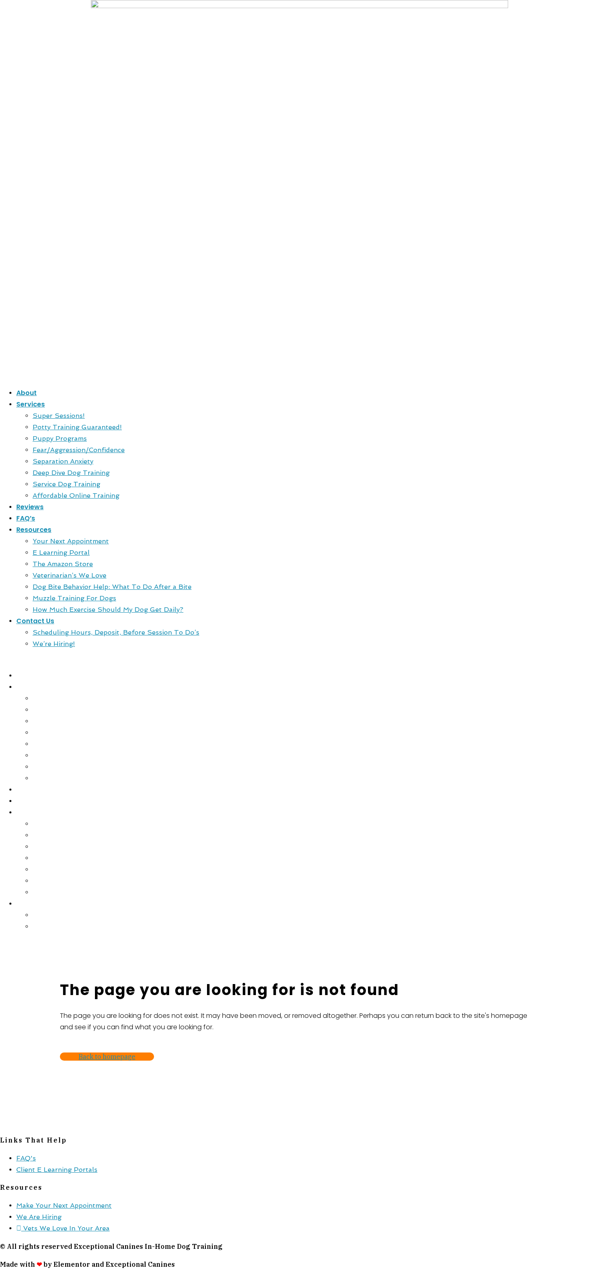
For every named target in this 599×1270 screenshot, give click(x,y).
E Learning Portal (61, 552)
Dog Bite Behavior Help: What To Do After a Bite (112, 587)
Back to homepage (107, 1056)
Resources (33, 529)
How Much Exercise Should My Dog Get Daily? (108, 609)
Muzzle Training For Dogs (74, 598)
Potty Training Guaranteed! (77, 427)
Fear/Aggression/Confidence (79, 450)
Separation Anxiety (63, 461)
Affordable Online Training (76, 495)
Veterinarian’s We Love (69, 575)
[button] (299, 660)
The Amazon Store (63, 564)
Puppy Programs (60, 438)
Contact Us (35, 621)
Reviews (30, 507)
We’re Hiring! (54, 644)
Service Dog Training (66, 484)
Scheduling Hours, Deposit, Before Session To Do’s (116, 632)
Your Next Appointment (71, 541)
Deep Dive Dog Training (71, 473)
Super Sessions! (59, 416)
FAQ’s (25, 518)
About (26, 393)
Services (30, 404)
